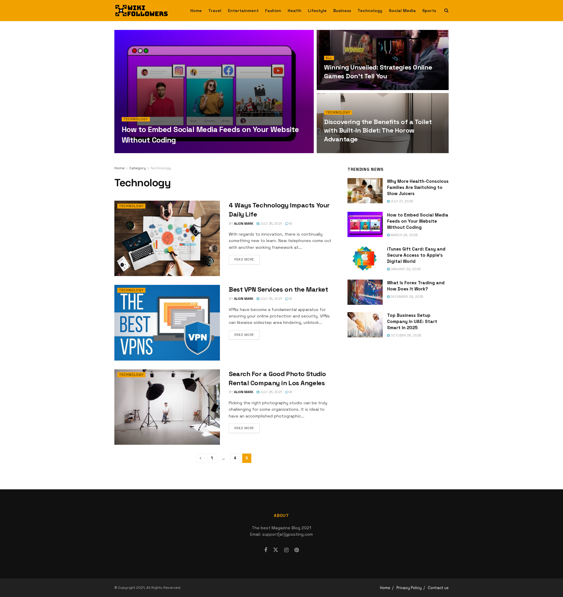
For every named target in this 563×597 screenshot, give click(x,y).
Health (294, 10)
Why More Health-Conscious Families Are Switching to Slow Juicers (418, 187)
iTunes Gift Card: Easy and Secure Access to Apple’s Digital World (416, 255)
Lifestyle (317, 10)
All (329, 58)
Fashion (273, 10)
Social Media (402, 10)
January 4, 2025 (341, 88)
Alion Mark (136, 151)
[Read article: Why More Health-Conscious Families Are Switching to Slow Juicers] (365, 190)
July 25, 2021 (270, 223)
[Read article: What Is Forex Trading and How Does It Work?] (365, 292)
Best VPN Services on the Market (278, 289)
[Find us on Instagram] (286, 550)
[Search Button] (446, 10)
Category (137, 168)
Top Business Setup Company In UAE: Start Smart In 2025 (412, 321)
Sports (429, 10)
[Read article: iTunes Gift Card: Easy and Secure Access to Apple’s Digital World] (365, 258)
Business (342, 10)
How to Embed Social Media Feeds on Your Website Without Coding (417, 221)
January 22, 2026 (405, 269)
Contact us (438, 587)
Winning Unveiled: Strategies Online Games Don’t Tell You (378, 71)
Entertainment (243, 10)
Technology (369, 10)
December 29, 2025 (406, 297)
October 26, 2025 (405, 335)
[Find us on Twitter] (275, 550)
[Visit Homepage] (141, 10)
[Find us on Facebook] (265, 550)
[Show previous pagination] (200, 458)
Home (196, 10)
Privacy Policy (409, 587)
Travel (214, 10)
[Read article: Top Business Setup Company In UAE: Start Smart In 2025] (365, 324)
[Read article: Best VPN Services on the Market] (167, 322)
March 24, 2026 (166, 151)
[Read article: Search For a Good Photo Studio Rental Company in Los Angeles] (167, 407)
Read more (247, 259)
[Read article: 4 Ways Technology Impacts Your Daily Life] (167, 238)
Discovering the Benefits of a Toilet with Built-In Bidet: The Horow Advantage (378, 130)
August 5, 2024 (340, 151)
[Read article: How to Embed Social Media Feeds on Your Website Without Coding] (365, 224)
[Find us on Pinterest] (296, 550)
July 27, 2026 (401, 201)
